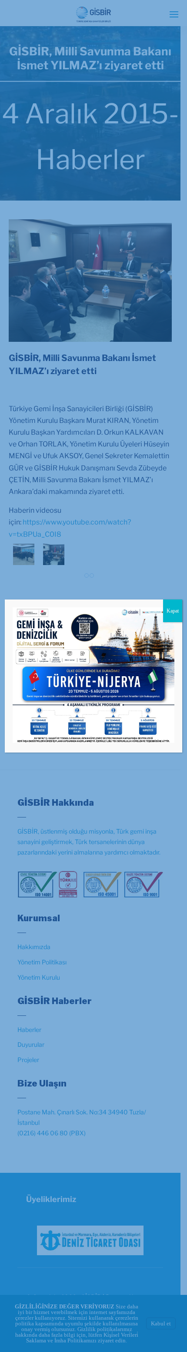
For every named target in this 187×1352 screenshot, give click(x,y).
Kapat (173, 611)
